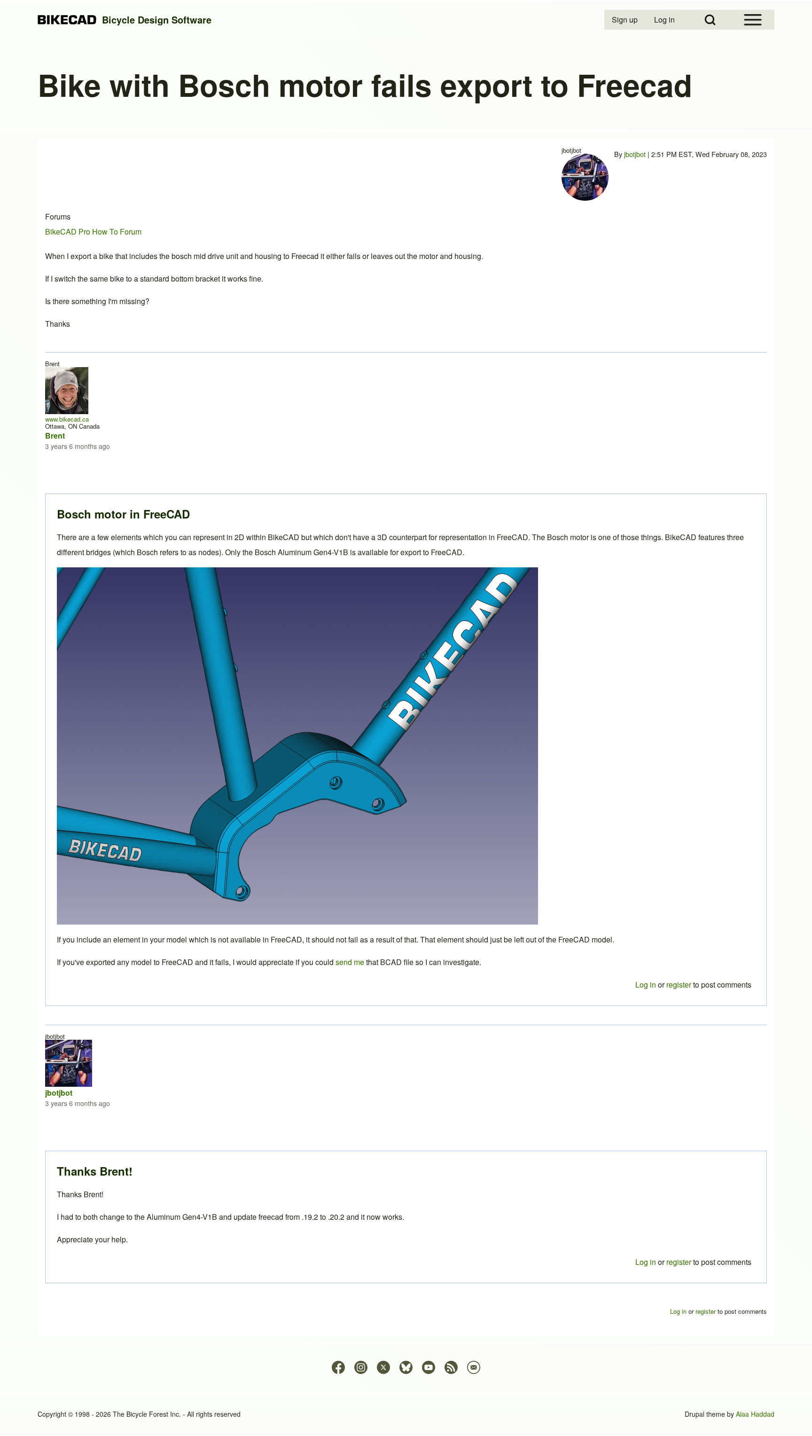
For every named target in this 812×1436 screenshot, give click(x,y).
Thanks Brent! (95, 1171)
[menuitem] (625, 20)
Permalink (406, 718)
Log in (645, 1261)
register (678, 1261)
